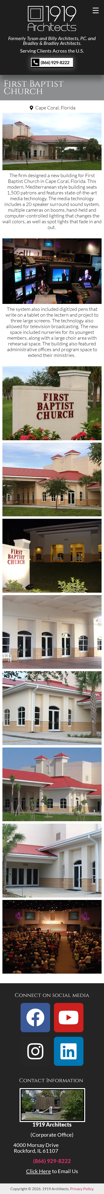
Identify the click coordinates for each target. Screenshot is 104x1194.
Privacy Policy (81, 1188)
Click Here (38, 1171)
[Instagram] (35, 1051)
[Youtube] (68, 1017)
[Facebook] (35, 1017)
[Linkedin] (68, 1051)
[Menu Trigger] (95, 10)
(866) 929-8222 (52, 1161)
